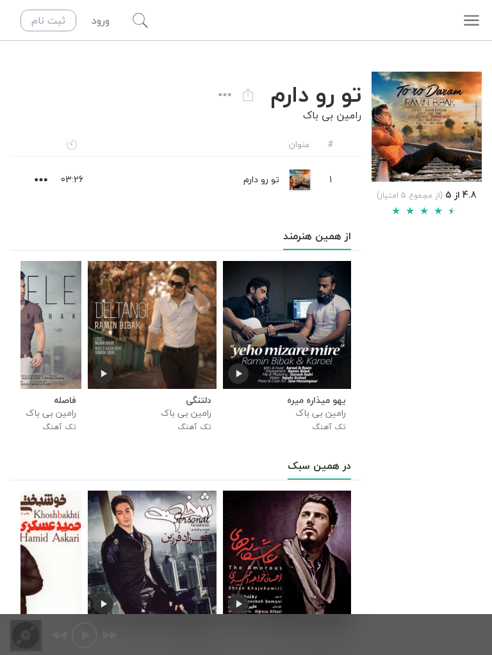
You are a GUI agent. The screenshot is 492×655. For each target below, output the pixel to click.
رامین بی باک (332, 115)
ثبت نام (48, 20)
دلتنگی (198, 400)
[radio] (395, 211)
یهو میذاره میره (316, 400)
